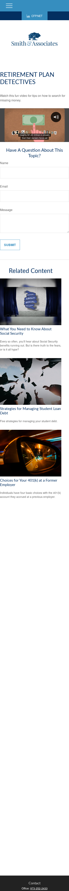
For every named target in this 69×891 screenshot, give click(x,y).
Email (4, 186)
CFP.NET (37, 16)
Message (6, 210)
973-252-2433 (39, 888)
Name (4, 163)
